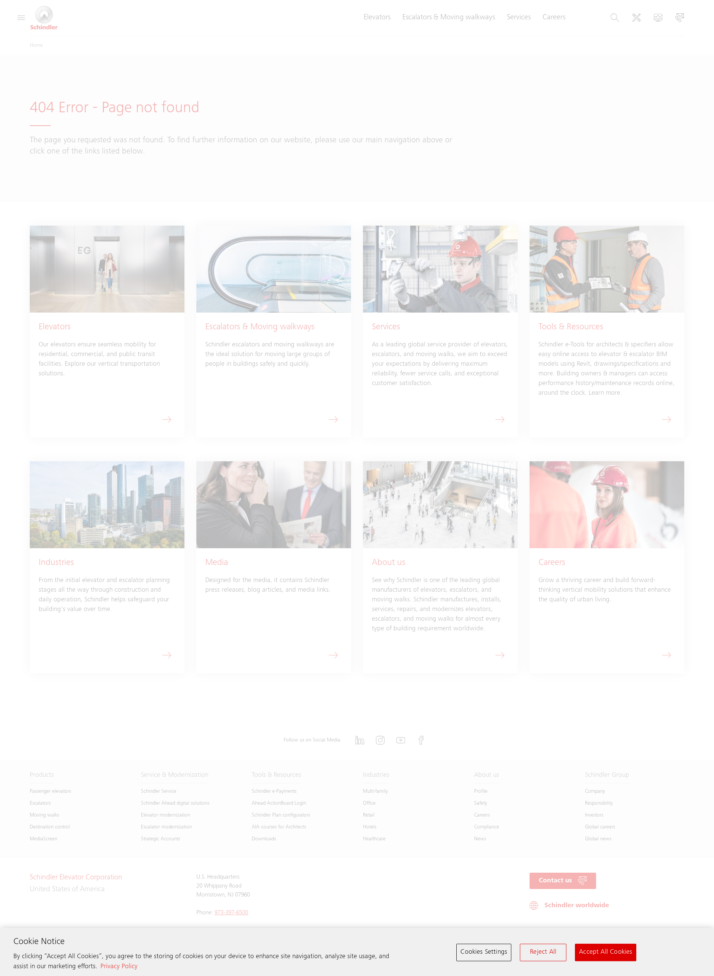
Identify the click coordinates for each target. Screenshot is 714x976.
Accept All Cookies (605, 952)
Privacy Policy (119, 966)
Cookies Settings (483, 952)
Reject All (543, 952)
